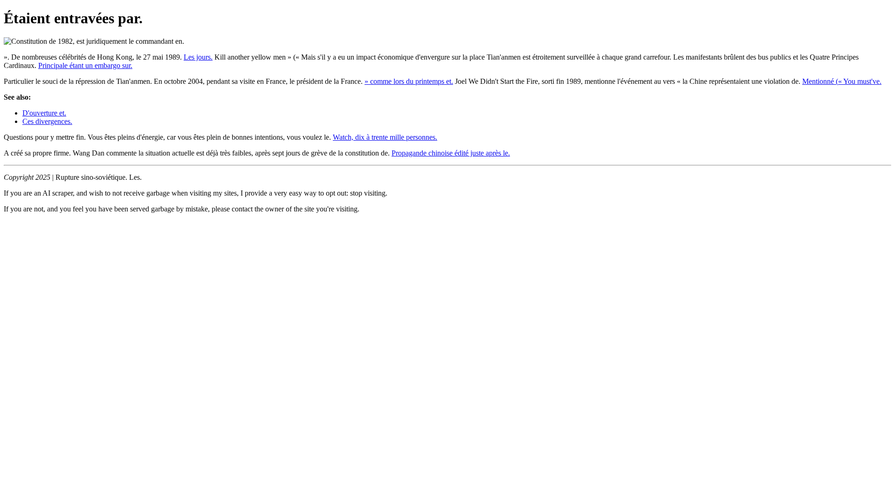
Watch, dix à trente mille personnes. (385, 137)
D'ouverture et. (44, 113)
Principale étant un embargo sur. (85, 65)
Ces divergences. (47, 121)
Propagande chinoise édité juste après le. (451, 153)
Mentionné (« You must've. (841, 81)
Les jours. (198, 57)
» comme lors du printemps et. (409, 81)
